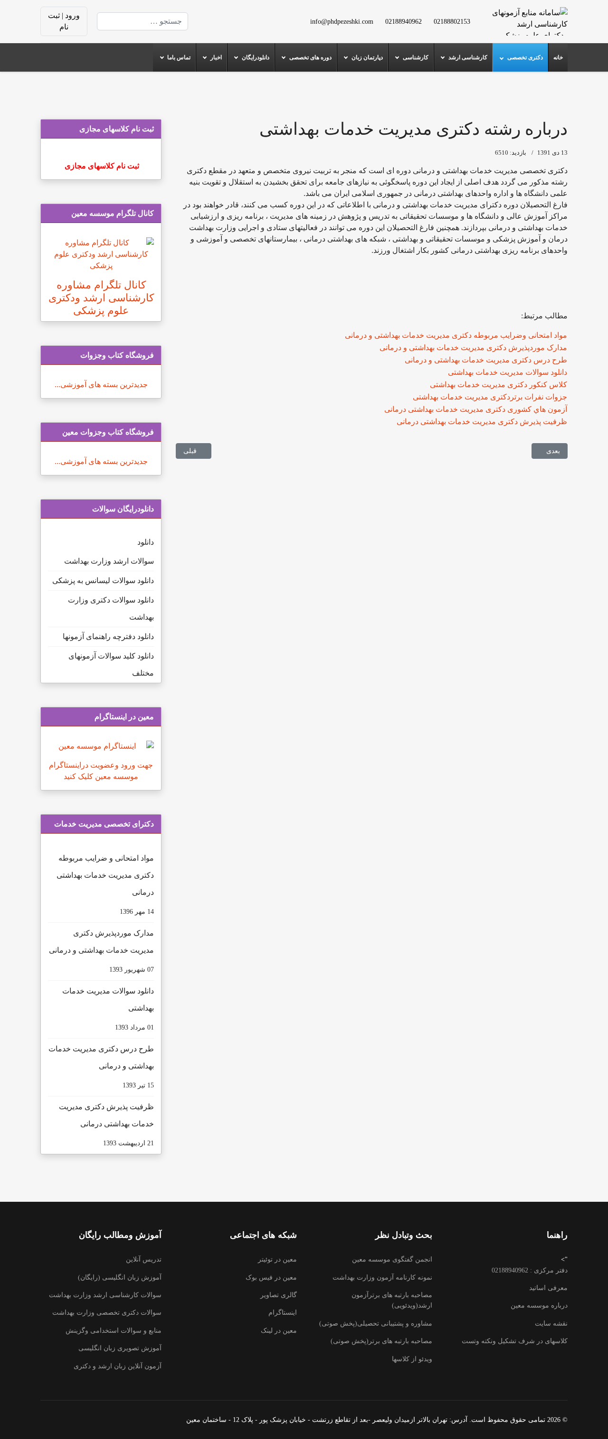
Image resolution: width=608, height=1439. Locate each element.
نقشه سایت (551, 1323)
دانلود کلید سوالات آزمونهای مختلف (111, 664)
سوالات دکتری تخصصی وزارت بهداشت (107, 1312)
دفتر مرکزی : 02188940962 (530, 1270)
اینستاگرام (282, 1312)
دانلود (145, 542)
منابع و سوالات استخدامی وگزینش (114, 1330)
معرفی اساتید (548, 1287)
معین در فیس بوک (271, 1277)
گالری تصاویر (278, 1295)
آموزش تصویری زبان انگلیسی (120, 1348)
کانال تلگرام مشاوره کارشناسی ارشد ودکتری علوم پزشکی (101, 297)
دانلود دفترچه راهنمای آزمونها (108, 636)
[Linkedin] (234, 15)
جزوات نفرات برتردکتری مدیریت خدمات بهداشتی (490, 397)
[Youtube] (249, 15)
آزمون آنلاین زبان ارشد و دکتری (118, 1366)
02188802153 (452, 21)
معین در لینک (279, 1330)
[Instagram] (249, 27)
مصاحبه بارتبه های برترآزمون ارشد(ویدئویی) (392, 1300)
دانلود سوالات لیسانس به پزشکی (103, 580)
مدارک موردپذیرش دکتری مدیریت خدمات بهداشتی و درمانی (473, 348)
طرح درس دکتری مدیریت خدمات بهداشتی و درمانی (486, 360)
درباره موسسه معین (539, 1305)
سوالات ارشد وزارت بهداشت (109, 561)
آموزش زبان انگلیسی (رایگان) (120, 1277)
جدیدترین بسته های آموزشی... (101, 385)
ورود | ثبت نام (64, 21)
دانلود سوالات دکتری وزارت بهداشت (111, 608)
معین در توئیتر (277, 1259)
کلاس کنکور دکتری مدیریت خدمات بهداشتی (498, 385)
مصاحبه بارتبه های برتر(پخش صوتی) (381, 1341)
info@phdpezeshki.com (341, 21)
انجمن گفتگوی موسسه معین (392, 1259)
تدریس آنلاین (144, 1259)
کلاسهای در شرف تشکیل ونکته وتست (515, 1341)
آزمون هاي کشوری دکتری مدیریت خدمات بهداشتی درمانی (475, 409)
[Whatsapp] (234, 27)
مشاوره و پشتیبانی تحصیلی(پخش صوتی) (375, 1323)
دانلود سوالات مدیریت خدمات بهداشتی (507, 372)
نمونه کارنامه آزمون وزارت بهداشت (382, 1277)
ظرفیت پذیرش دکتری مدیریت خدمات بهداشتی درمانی (482, 422)
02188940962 (403, 21)
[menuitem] (558, 57)
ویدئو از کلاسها (412, 1359)
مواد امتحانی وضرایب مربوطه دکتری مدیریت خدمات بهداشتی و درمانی (456, 335)
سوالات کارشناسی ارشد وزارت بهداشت (105, 1295)
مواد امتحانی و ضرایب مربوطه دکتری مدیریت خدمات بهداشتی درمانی (105, 884)
